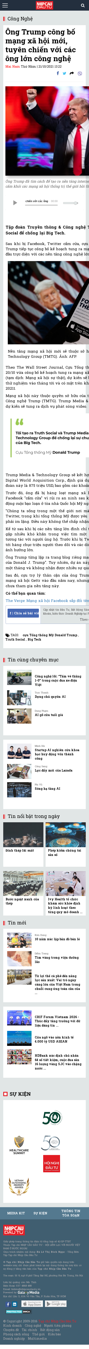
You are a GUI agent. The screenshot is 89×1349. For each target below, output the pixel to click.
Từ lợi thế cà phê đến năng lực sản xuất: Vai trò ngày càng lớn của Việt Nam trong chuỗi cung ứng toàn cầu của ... (57, 984)
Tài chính (29, 1330)
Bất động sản (50, 1330)
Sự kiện (20, 1094)
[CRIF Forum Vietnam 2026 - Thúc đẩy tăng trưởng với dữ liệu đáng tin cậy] (19, 1018)
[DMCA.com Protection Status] (18, 1311)
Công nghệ (33, 1325)
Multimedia (37, 1338)
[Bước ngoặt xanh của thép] (23, 883)
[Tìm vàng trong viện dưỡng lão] (19, 958)
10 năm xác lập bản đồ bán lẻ (57, 939)
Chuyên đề (11, 1330)
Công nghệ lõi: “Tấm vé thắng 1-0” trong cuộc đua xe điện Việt (58, 680)
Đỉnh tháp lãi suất (20, 850)
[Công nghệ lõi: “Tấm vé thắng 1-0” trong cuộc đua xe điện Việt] (19, 677)
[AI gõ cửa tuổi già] (19, 716)
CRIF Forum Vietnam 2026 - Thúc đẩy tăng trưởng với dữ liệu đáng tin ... (57, 1021)
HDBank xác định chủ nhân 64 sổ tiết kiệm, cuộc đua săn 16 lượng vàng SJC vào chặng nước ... (58, 1061)
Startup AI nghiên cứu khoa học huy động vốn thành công (57, 754)
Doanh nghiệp (14, 1338)
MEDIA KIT (16, 1213)
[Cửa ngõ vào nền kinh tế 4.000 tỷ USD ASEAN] (19, 1038)
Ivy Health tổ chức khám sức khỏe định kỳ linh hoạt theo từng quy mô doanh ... (65, 905)
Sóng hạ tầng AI (47, 789)
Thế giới (38, 1334)
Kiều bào (54, 1334)
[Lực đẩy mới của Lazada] (19, 771)
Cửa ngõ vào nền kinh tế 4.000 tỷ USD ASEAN (54, 1039)
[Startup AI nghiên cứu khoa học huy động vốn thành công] (19, 751)
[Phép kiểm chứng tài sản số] (66, 834)
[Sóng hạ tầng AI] (19, 789)
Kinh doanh (12, 1325)
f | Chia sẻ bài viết (24, 613)
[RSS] (71, 73)
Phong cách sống (16, 1334)
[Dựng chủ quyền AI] (19, 697)
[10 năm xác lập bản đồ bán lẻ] (19, 940)
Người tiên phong (57, 1325)
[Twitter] (64, 73)
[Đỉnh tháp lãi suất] (23, 834)
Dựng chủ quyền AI (50, 697)
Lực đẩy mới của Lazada (53, 770)
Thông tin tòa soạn (70, 1213)
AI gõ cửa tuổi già (49, 715)
